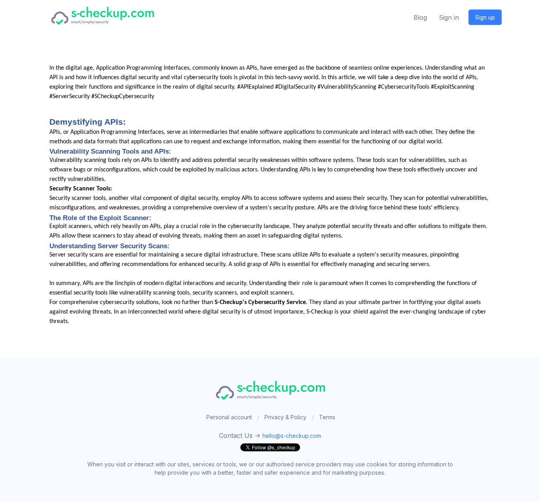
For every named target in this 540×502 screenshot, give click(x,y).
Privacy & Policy (285, 417)
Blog (420, 17)
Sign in (449, 17)
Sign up (485, 17)
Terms (327, 417)
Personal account (229, 417)
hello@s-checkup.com (291, 435)
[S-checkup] (102, 15)
